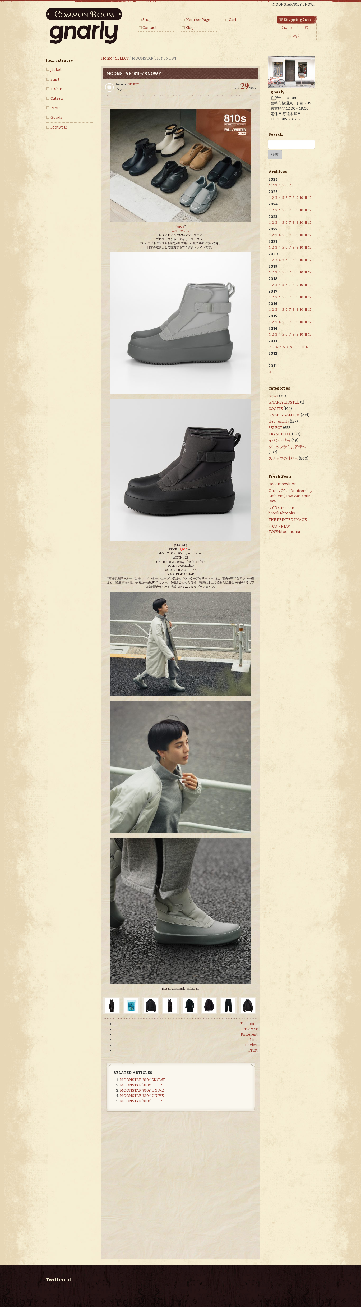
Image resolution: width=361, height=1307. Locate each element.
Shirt (54, 79)
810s (180, 227)
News (273, 396)
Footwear (58, 127)
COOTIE (276, 408)
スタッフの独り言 (283, 458)
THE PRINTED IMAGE (288, 520)
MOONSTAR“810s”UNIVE (142, 1090)
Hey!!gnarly (279, 421)
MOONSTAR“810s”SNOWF (142, 1080)
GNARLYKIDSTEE (284, 402)
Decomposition (283, 484)
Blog (189, 27)
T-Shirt (56, 89)
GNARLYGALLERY (284, 415)
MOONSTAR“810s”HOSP (141, 1085)
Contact (149, 27)
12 (309, 198)
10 (301, 198)
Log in (296, 36)
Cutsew (56, 98)
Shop (147, 19)
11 (306, 198)
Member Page (198, 19)
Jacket (56, 69)
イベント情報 (280, 440)
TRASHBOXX (280, 434)
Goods (56, 117)
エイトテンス (180, 230)
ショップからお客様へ (287, 447)
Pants (55, 108)
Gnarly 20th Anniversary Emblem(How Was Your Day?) (290, 496)
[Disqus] (180, 1189)
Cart (233, 19)
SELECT (133, 84)
